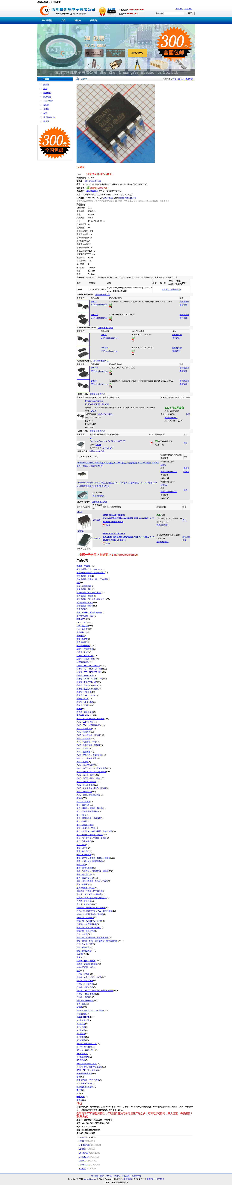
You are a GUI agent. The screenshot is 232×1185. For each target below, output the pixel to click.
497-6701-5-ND (105, 414)
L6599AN (83, 1161)
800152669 (108, 198)
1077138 (96, 520)
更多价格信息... (171, 417)
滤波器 (46, 109)
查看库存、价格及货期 (171, 289)
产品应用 (126, 1176)
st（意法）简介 (97, 1176)
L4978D (164, 485)
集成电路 (47, 97)
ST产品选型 (46, 20)
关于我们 (179, 8)
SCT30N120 (84, 1153)
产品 (63, 20)
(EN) (107, 525)
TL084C (82, 1169)
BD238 (82, 1149)
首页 (174, 79)
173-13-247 (108, 448)
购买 (188, 414)
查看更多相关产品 (102, 294)
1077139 (96, 538)
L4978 (93, 411)
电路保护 (47, 93)
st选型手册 (136, 1176)
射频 (45, 88)
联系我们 (188, 8)
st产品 (180, 79)
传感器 (46, 84)
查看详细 (183, 305)
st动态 (117, 1176)
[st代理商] (45, 16)
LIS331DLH (84, 1157)
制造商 (78, 20)
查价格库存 (184, 301)
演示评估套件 (49, 117)
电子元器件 (128, 1179)
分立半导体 (48, 101)
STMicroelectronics (93, 181)
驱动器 (46, 121)
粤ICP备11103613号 (155, 1179)
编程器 (46, 105)
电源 (45, 113)
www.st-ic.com (90, 1179)
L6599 (81, 1141)
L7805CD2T (84, 1165)
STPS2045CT (85, 1145)
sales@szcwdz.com (127, 198)
